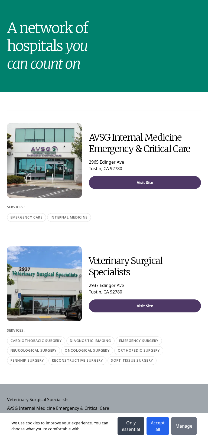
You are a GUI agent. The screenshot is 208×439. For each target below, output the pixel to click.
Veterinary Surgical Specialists (38, 399)
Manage (184, 426)
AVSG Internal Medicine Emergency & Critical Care (58, 408)
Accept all (158, 426)
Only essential (131, 426)
